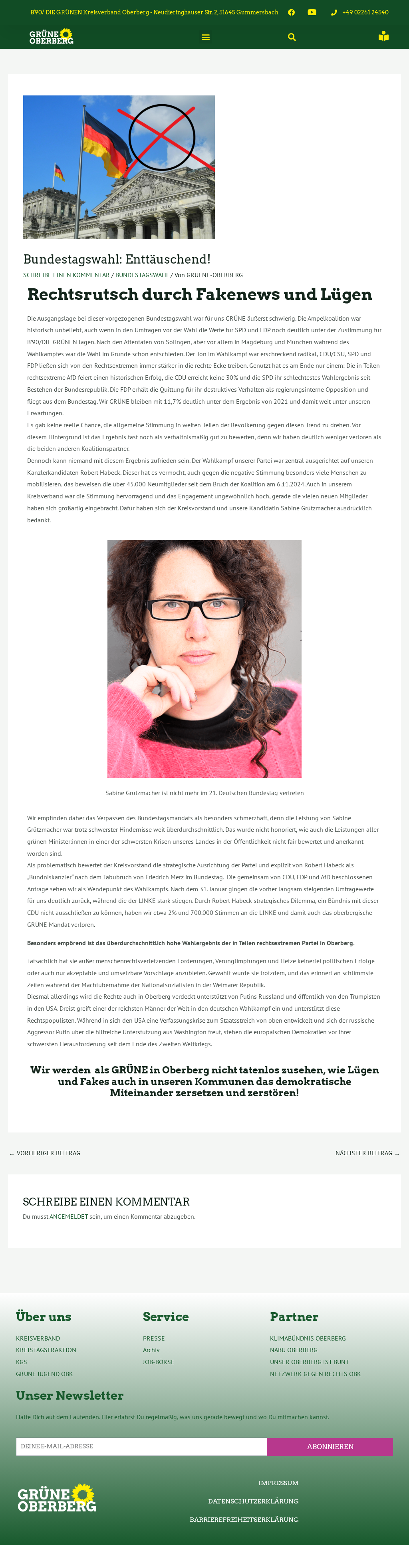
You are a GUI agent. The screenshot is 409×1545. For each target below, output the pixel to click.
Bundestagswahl (142, 275)
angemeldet (69, 1216)
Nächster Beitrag (368, 1153)
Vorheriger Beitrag (44, 1153)
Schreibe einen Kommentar (66, 275)
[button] (205, 37)
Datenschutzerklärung (253, 1501)
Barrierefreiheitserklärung (244, 1519)
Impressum (278, 1483)
